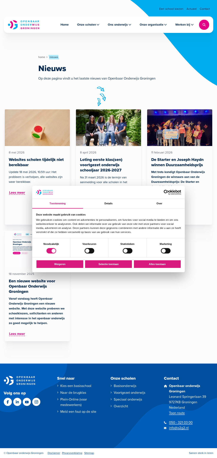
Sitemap (89, 453)
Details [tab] (108, 203)
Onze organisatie (151, 24)
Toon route (177, 412)
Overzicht (121, 406)
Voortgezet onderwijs (129, 392)
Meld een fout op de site (78, 411)
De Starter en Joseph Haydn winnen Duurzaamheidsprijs (177, 162)
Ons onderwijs (118, 24)
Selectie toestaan (108, 264)
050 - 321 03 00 (181, 422)
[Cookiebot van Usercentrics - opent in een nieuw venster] (166, 192)
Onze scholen (86, 24)
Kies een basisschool (75, 385)
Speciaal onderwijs (128, 399)
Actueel (191, 9)
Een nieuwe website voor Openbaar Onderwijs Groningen (32, 286)
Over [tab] (159, 203)
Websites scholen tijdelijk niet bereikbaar (36, 162)
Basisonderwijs (125, 385)
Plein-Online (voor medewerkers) (73, 402)
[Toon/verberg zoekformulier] (204, 25)
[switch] (89, 251)
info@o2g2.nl (179, 427)
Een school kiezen (171, 9)
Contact (205, 9)
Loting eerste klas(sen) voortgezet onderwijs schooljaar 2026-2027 (101, 165)
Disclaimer (54, 453)
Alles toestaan (157, 264)
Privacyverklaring (72, 453)
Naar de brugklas (73, 392)
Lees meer (17, 193)
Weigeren (59, 264)
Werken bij (182, 24)
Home (65, 24)
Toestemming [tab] (58, 203)
